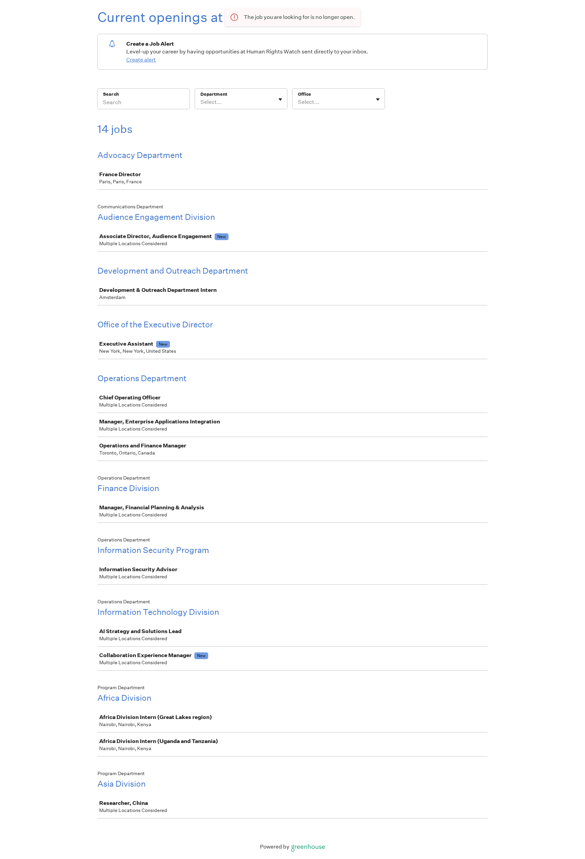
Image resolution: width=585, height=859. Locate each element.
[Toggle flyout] (280, 99)
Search (111, 94)
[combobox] (200, 102)
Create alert (141, 59)
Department (213, 94)
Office (304, 94)
